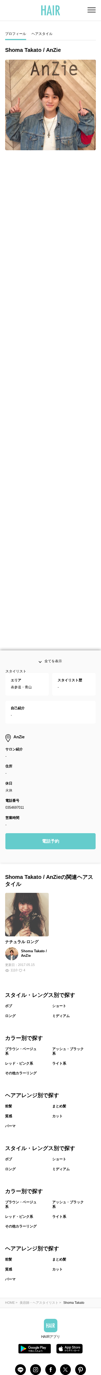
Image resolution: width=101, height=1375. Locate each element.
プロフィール (15, 34)
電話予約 (50, 868)
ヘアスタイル (42, 34)
